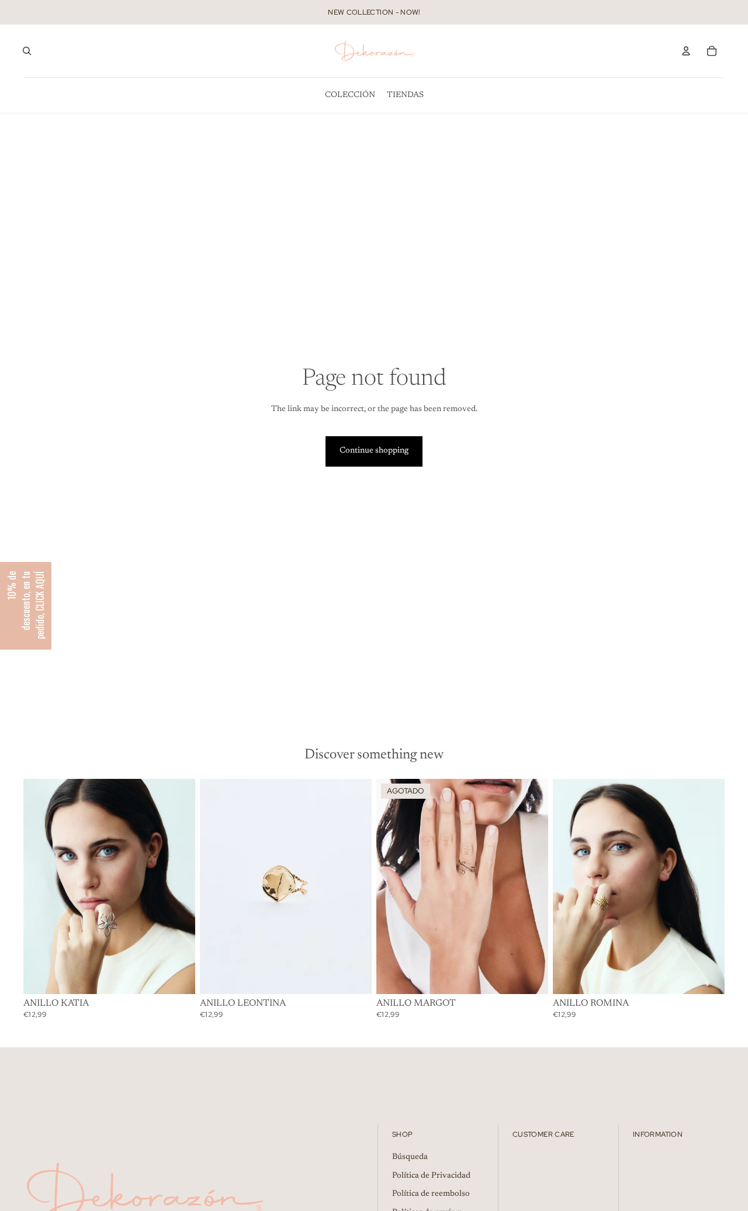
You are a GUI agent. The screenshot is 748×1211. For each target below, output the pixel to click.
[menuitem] (350, 95)
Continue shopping (374, 451)
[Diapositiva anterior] (40, 886)
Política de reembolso (431, 1194)
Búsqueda (410, 1157)
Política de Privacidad (431, 1176)
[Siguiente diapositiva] (177, 886)
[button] (25, 606)
